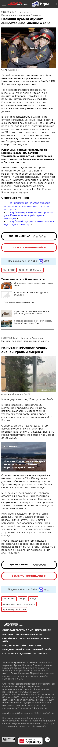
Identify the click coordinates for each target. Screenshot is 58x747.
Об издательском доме (17, 630)
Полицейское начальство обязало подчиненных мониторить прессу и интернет (27, 206)
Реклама (8, 634)
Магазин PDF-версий (29, 634)
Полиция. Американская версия (19, 302)
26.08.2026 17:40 (9, 338)
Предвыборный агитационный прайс (27, 649)
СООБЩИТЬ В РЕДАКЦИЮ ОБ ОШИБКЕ (24, 653)
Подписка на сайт (14, 645)
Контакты (35, 645)
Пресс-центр (43, 630)
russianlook (14, 70)
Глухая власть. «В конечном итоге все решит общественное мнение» (31, 312)
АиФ (27, 394)
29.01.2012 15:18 (8, 12)
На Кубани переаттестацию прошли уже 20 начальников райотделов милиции (28, 215)
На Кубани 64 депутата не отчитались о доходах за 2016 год (29, 223)
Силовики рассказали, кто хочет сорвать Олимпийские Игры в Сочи (33, 322)
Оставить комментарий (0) (29, 247)
